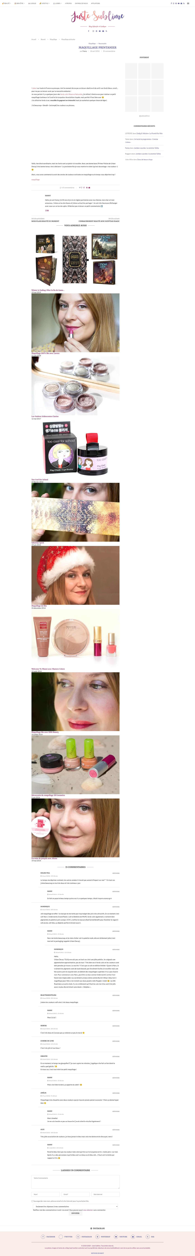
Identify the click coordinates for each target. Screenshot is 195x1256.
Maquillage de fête (39, 606)
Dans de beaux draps (145, 159)
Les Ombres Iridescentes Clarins (45, 416)
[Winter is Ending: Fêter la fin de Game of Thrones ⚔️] (75, 259)
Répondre (116, 873)
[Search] (191, 3)
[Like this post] (81, 188)
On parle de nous (81, 3)
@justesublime (144, 116)
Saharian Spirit (37, 543)
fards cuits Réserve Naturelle (71, 94)
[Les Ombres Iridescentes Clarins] (75, 385)
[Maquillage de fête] (75, 575)
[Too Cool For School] (75, 449)
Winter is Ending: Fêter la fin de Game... (47, 290)
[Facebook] (171, 3)
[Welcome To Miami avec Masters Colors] (75, 638)
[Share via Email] (89, 188)
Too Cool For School (39, 480)
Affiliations (95, 3)
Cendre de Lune (47, 1041)
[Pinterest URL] (131, 71)
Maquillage (53, 39)
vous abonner (88, 1210)
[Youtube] (178, 3)
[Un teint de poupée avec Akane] (75, 828)
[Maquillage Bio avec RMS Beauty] (75, 701)
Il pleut (34, 88)
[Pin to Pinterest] (87, 188)
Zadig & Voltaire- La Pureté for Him (149, 133)
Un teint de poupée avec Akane (44, 858)
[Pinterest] (176, 3)
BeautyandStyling (48, 995)
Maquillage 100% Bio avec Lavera (45, 353)
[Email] (181, 3)
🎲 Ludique (32, 3)
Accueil (33, 39)
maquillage (35, 179)
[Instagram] (173, 3)
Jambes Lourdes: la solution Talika (146, 148)
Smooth (44, 1056)
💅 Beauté (5, 3)
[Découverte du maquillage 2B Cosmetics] (75, 764)
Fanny (85, 51)
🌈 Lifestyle (43, 3)
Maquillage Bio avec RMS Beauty (45, 732)
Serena (44, 1026)
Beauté (43, 39)
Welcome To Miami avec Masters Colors (48, 669)
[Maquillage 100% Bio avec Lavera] (75, 322)
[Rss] (184, 3)
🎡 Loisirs (56, 3)
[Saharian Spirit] (75, 512)
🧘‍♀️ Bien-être (18, 3)
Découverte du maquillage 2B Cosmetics (48, 795)
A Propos (68, 3)
